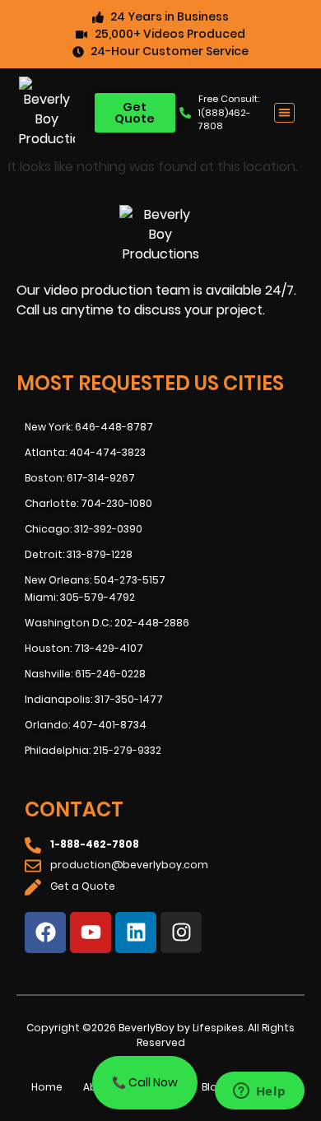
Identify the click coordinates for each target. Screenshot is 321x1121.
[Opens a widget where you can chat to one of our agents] (259, 1092)
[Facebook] (45, 932)
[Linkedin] (135, 932)
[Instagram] (181, 932)
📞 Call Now (145, 1082)
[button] (284, 113)
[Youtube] (90, 932)
